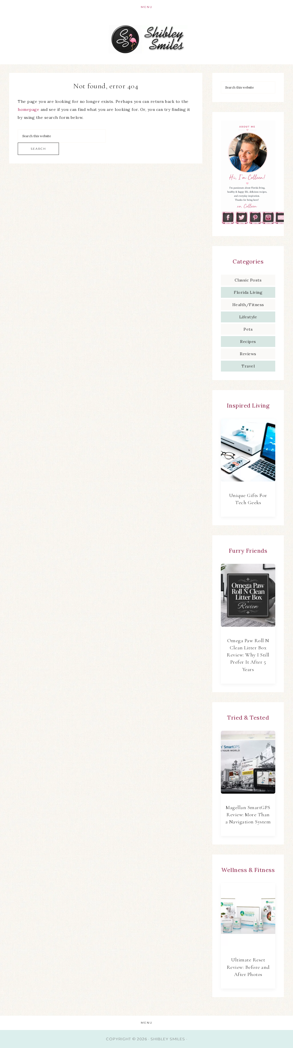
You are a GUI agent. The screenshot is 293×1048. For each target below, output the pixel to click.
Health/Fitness (248, 304)
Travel (248, 366)
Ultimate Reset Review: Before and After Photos (248, 967)
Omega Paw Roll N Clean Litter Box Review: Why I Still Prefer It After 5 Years (248, 654)
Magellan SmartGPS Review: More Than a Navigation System (248, 814)
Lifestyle (248, 317)
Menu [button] (147, 7)
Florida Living (248, 292)
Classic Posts (248, 280)
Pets (248, 329)
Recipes (248, 341)
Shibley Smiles (146, 39)
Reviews (248, 353)
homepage (28, 109)
